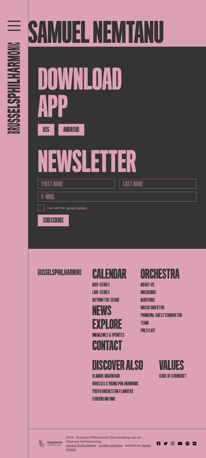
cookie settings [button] (111, 445)
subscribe (53, 220)
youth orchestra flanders (112, 391)
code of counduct (172, 376)
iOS (46, 130)
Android (71, 130)
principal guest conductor (161, 315)
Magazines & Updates (108, 335)
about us (147, 285)
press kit (148, 330)
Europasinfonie (103, 399)
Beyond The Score (105, 300)
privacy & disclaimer (81, 445)
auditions (148, 300)
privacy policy (77, 208)
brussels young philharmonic (115, 384)
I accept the (67, 208)
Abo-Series (101, 285)
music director (152, 308)
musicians (148, 292)
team (144, 323)
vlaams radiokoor (106, 376)
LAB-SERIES (101, 292)
